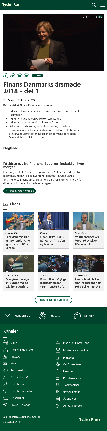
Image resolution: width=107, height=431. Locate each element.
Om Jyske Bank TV (12, 422)
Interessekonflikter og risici (26, 416)
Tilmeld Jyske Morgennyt (20, 190)
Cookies (7, 416)
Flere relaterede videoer (53, 299)
